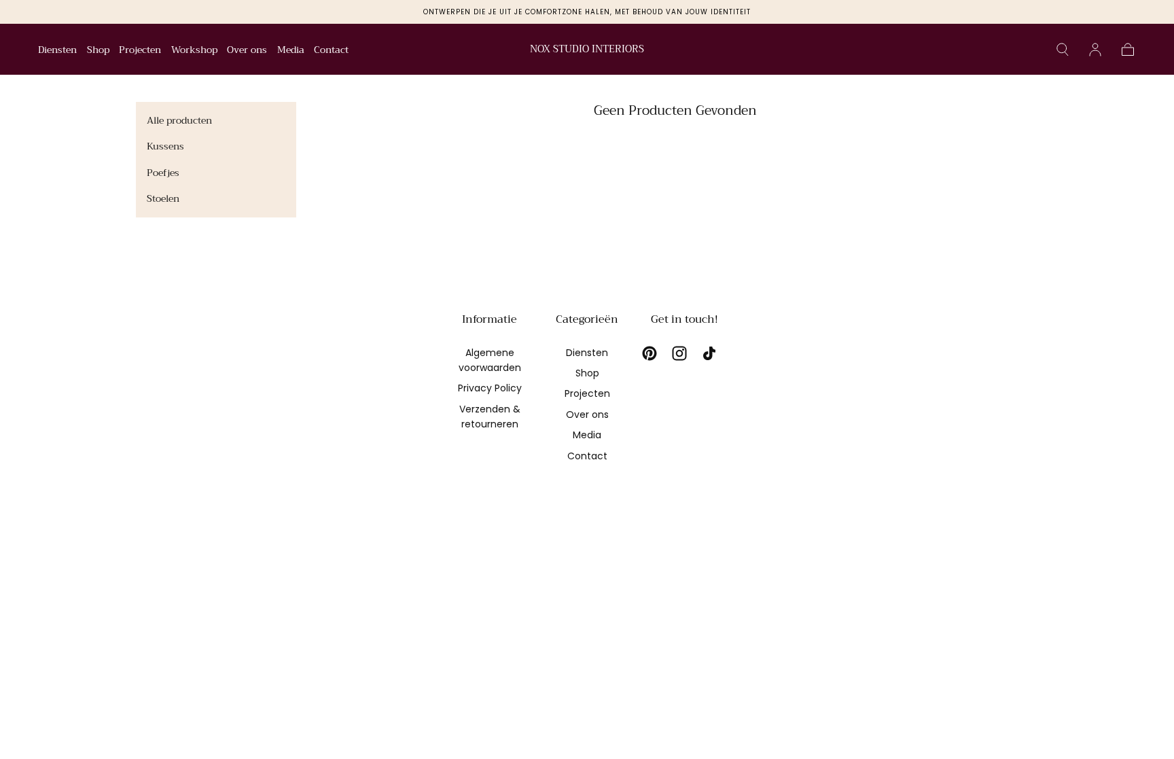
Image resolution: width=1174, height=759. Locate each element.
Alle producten (179, 120)
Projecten (140, 51)
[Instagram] (679, 353)
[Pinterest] (649, 353)
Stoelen (163, 198)
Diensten (57, 51)
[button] (1062, 49)
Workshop (194, 51)
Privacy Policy (490, 388)
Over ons (247, 51)
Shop (98, 51)
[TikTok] (709, 353)
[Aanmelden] (1095, 49)
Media (290, 51)
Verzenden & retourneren (489, 416)
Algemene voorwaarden (490, 360)
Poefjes (163, 172)
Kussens (165, 146)
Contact (331, 51)
